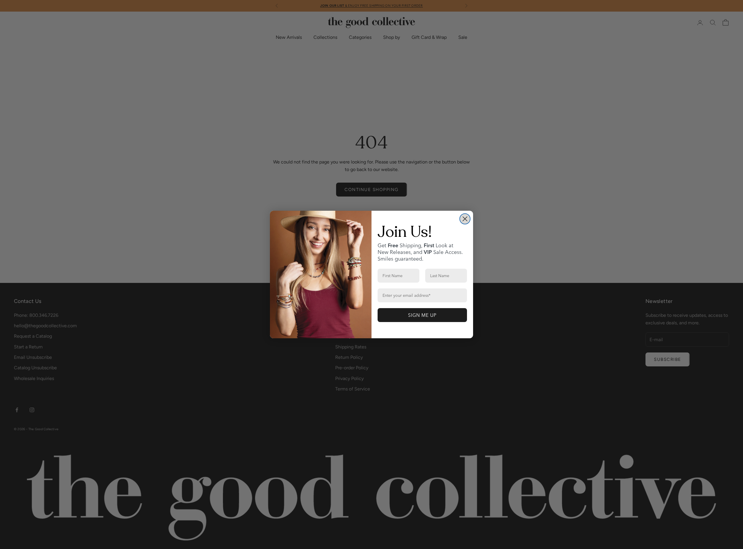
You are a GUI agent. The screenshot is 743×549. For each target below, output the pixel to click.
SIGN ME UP (422, 315)
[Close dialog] (465, 219)
